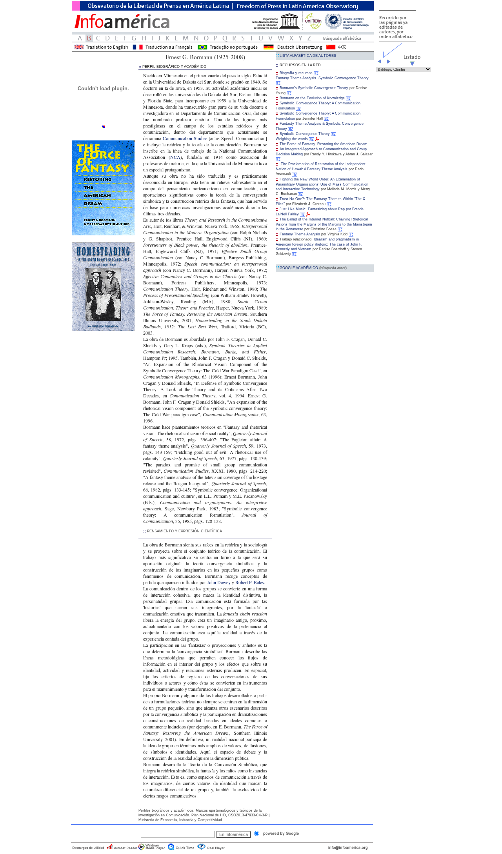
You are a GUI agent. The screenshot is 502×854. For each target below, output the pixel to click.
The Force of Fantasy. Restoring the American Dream (323, 144)
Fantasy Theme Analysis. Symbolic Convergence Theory (322, 78)
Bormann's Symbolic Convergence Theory (314, 88)
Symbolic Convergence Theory (305, 134)
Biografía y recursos (296, 73)
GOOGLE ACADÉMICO (313, 268)
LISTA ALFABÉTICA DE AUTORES (308, 56)
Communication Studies (186, 138)
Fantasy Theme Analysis (300, 234)
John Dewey (219, 582)
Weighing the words (292, 139)
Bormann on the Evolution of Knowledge (312, 98)
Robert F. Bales (249, 582)
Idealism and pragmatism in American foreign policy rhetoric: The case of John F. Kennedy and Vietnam (319, 244)
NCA (175, 157)
